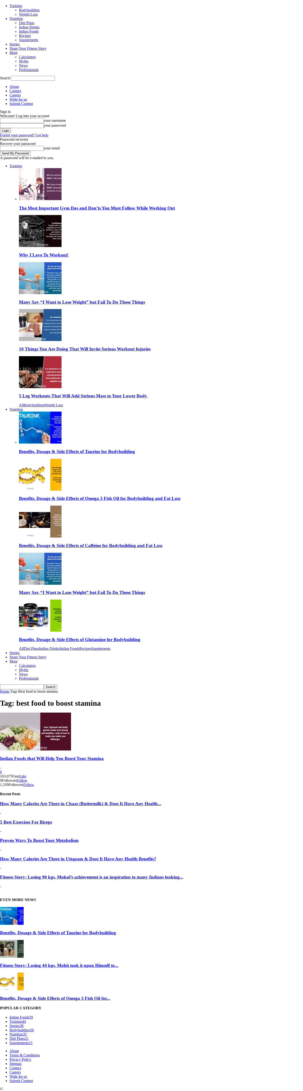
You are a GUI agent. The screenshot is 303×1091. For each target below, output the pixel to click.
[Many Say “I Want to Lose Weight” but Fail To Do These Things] (40, 293)
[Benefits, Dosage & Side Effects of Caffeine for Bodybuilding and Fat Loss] (40, 536)
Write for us (18, 99)
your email (52, 148)
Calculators (27, 57)
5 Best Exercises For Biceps (26, 822)
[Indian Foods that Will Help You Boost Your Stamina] (35, 749)
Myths (23, 61)
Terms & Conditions (24, 1055)
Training (15, 6)
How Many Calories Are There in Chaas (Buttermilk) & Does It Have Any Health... (80, 803)
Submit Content (21, 104)
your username (55, 120)
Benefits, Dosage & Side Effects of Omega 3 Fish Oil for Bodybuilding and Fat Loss (99, 498)
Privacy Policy (20, 1059)
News (23, 65)
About (14, 87)
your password (55, 125)
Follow (22, 780)
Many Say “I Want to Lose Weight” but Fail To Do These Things (82, 302)
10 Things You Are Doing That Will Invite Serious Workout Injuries (85, 348)
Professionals (29, 70)
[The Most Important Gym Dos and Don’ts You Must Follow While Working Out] (40, 199)
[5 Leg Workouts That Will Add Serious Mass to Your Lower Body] (40, 387)
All (21, 405)
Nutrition (16, 19)
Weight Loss (28, 14)
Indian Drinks (29, 27)
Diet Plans (26, 23)
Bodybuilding (29, 10)
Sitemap (15, 1064)
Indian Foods (29, 31)
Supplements (28, 40)
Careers (15, 95)
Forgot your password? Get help (24, 135)
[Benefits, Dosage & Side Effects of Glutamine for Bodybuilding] (40, 630)
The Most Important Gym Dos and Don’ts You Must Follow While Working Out (97, 208)
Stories (14, 44)
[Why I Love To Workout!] (40, 246)
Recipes (25, 36)
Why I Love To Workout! (43, 254)
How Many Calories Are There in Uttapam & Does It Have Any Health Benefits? (78, 858)
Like (22, 776)
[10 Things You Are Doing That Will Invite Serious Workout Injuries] (40, 340)
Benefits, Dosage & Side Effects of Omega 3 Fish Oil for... (55, 998)
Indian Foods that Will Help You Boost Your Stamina (52, 758)
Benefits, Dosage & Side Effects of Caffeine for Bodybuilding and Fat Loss (90, 545)
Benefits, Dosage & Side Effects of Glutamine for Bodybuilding (79, 639)
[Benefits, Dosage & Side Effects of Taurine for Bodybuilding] (40, 442)
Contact (15, 91)
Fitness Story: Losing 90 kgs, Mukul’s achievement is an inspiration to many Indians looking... (91, 877)
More (13, 53)
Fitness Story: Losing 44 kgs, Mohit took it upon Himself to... (59, 965)
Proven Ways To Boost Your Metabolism (39, 840)
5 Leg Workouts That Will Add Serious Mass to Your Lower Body (83, 395)
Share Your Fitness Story (27, 48)
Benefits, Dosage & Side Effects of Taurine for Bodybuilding (77, 451)
